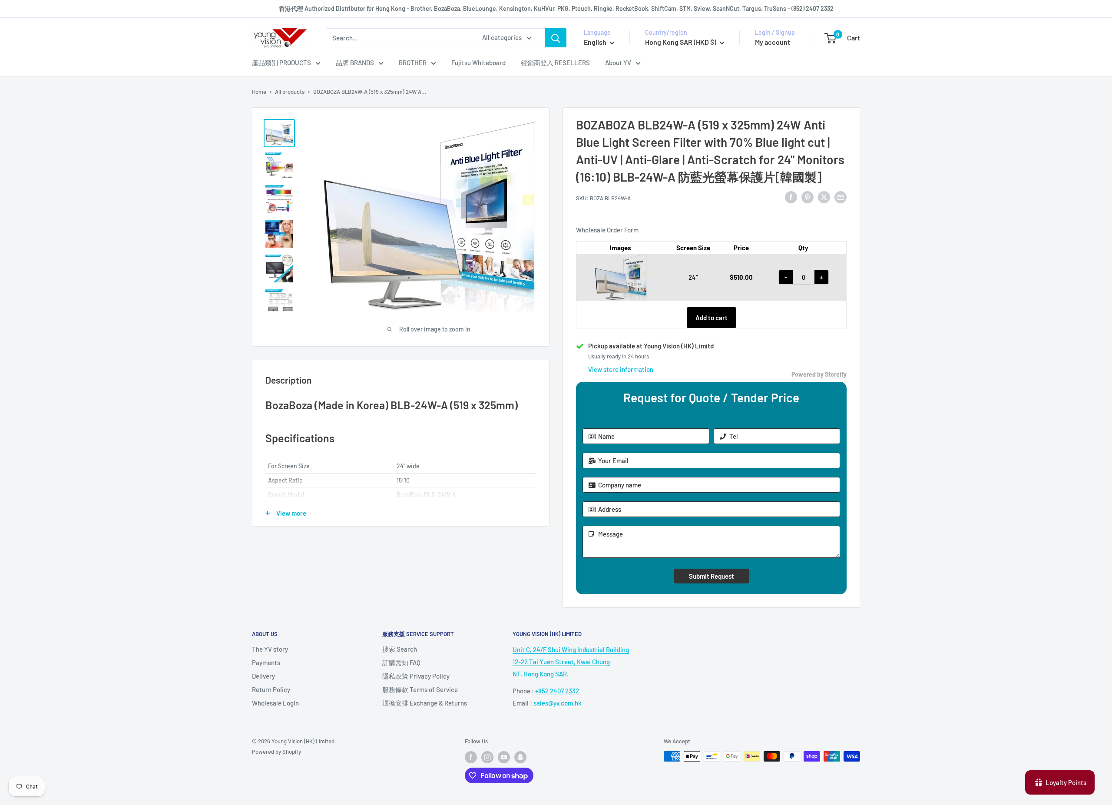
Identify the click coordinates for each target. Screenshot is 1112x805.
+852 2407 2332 (557, 691)
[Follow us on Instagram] (487, 757)
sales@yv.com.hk (557, 703)
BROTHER (413, 62)
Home (259, 91)
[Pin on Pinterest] (807, 196)
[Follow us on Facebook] (471, 757)
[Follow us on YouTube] (504, 757)
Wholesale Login (275, 703)
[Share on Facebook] (791, 196)
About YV (618, 62)
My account (772, 42)
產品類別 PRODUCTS (281, 62)
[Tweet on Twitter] (824, 196)
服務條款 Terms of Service (420, 689)
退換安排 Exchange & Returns (424, 703)
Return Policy (271, 689)
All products (289, 91)
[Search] (555, 37)
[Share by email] (840, 196)
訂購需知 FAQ (401, 662)
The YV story (270, 649)
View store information (620, 369)
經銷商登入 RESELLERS (555, 62)
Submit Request (711, 576)
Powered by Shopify (276, 751)
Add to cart (711, 317)
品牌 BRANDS (355, 62)
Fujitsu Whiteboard (478, 62)
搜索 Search (399, 649)
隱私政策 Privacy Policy (416, 676)
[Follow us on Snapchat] (520, 757)
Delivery (263, 676)
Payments (266, 662)
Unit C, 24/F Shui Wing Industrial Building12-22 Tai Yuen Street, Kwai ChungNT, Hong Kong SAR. (571, 662)
